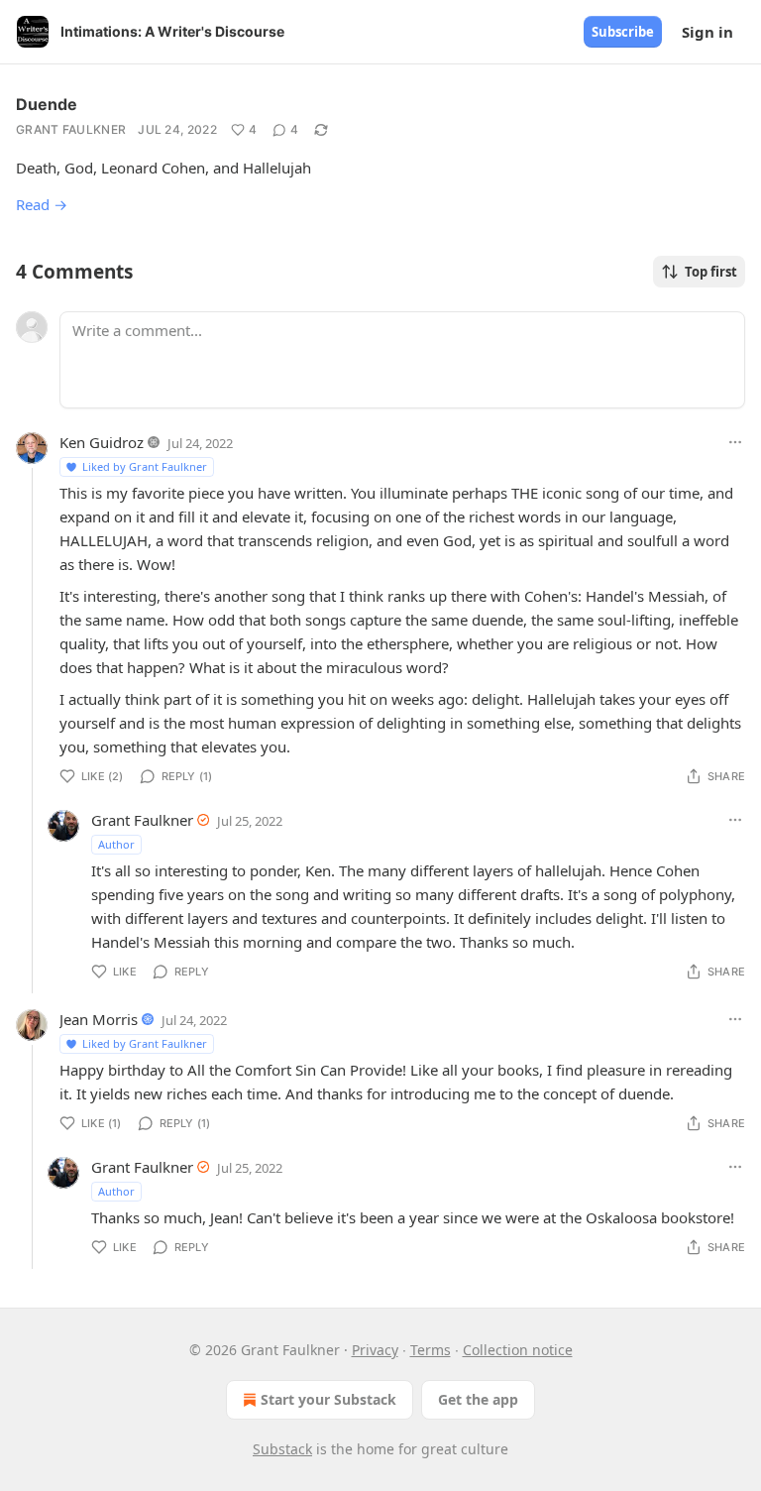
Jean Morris (98, 1019)
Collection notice (518, 1349)
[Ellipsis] (735, 442)
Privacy (375, 1349)
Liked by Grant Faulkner (144, 466)
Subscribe (623, 32)
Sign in (707, 32)
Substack (282, 1448)
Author (116, 844)
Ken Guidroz (101, 442)
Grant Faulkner (71, 129)
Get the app (478, 1399)
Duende (46, 104)
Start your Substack (328, 1399)
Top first (711, 272)
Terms (430, 1349)
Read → (41, 204)
